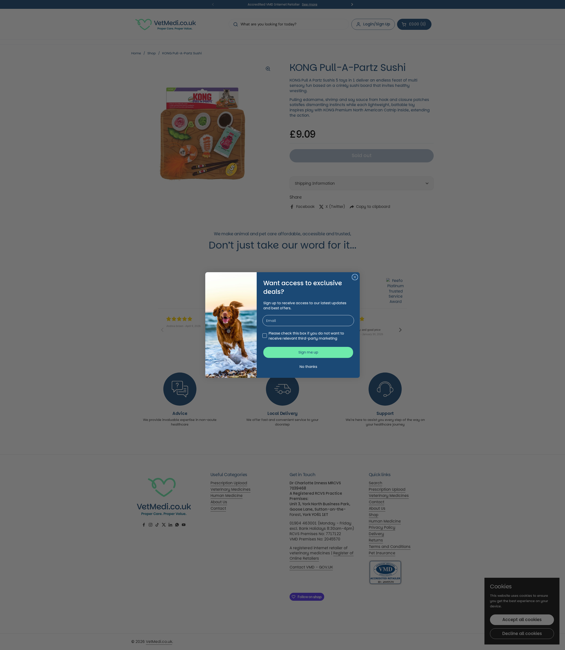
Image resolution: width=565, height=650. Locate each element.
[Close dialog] (355, 277)
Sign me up (308, 352)
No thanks (308, 366)
